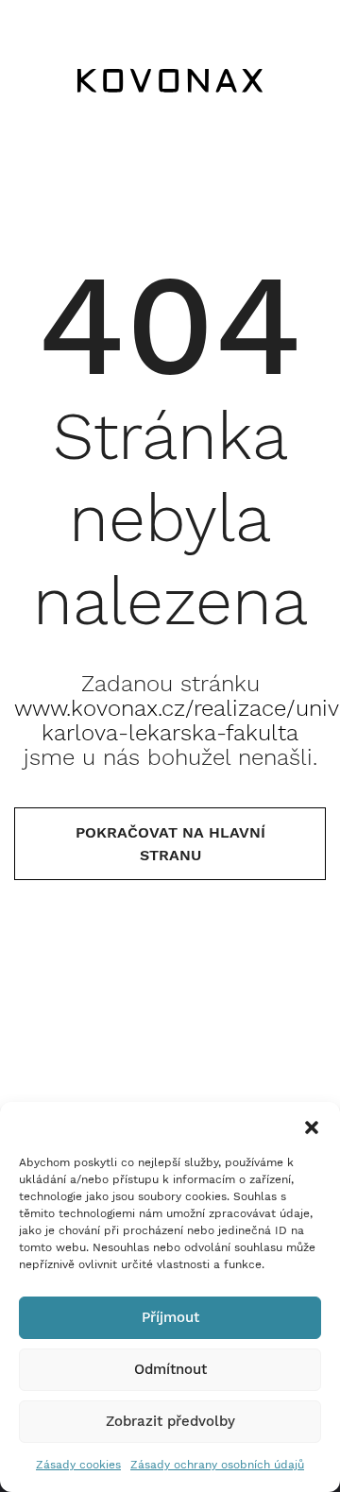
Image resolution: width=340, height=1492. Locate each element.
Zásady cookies (78, 1464)
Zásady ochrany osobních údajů (217, 1464)
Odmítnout (170, 1369)
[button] (311, 1125)
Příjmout (170, 1317)
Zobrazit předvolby (170, 1421)
